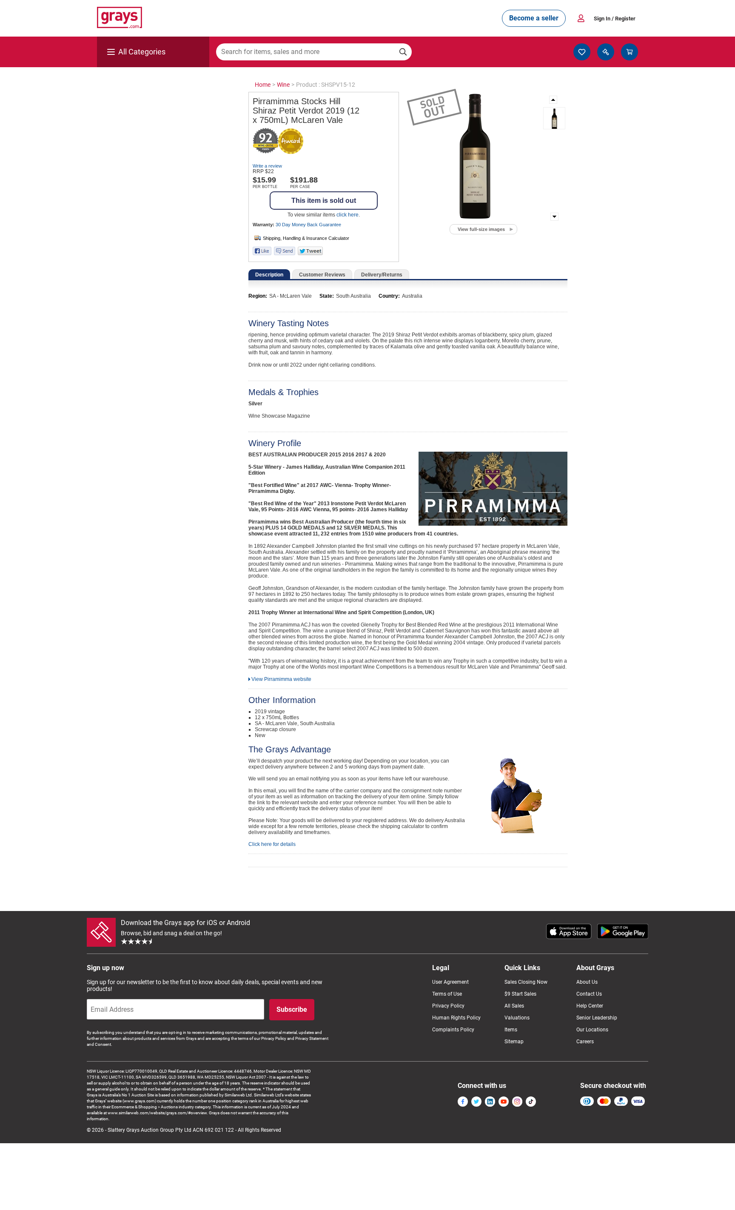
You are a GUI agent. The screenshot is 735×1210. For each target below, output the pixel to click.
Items (510, 1030)
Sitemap (514, 1042)
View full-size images (481, 229)
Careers (585, 1042)
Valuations (517, 1018)
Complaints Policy (453, 1030)
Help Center (589, 1006)
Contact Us (589, 994)
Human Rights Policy (456, 1018)
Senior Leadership (596, 1018)
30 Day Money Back (308, 224)
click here (347, 215)
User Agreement (450, 982)
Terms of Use (447, 994)
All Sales (514, 1006)
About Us (587, 982)
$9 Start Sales (520, 994)
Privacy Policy (448, 1006)
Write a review (267, 165)
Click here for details (272, 844)
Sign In (614, 18)
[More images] (554, 99)
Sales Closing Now (525, 982)
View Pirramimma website (281, 679)
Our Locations (592, 1030)
